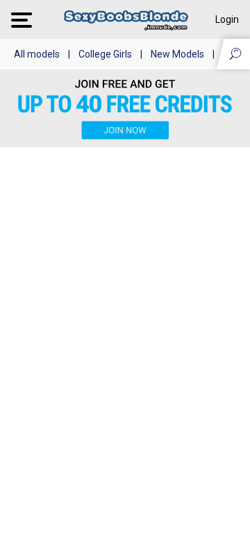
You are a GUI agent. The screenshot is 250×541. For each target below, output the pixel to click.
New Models (177, 54)
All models (37, 54)
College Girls (105, 54)
